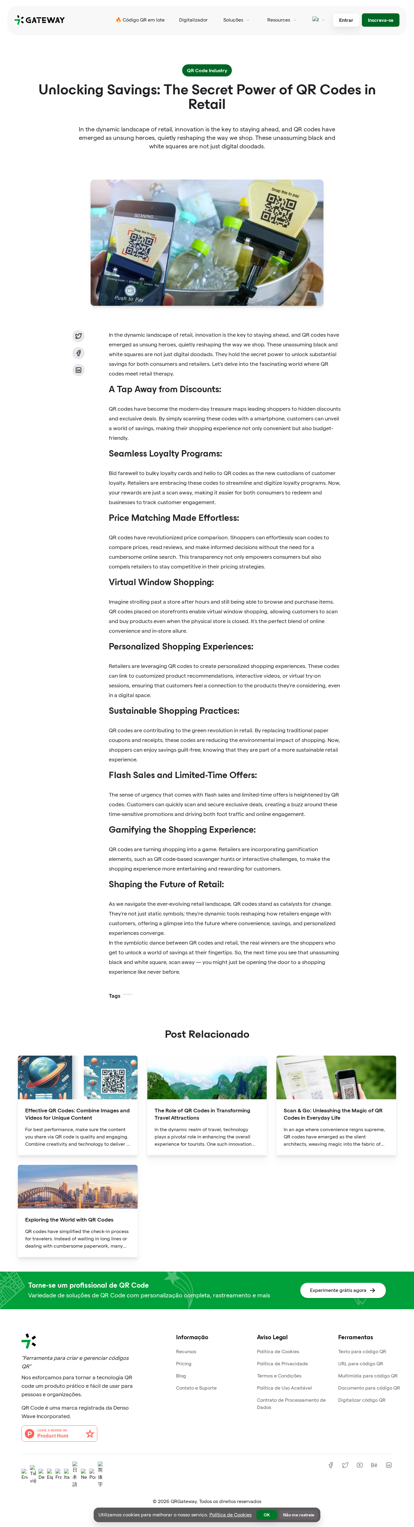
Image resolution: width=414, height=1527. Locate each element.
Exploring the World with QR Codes (69, 1219)
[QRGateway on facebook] (330, 1465)
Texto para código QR (362, 1351)
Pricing (184, 1363)
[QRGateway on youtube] (359, 1465)
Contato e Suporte (196, 1387)
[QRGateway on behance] (374, 1465)
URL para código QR (360, 1363)
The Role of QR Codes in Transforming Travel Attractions (202, 1114)
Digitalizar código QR (362, 1400)
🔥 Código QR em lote (140, 19)
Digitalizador (193, 19)
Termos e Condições (279, 1375)
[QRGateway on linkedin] (388, 1465)
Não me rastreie (298, 1514)
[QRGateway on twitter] (345, 1465)
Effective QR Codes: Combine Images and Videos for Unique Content (77, 1114)
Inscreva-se (380, 20)
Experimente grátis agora (338, 1290)
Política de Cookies (278, 1351)
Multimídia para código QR (368, 1375)
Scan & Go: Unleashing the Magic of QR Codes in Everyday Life (333, 1114)
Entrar (346, 20)
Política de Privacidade (282, 1363)
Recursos (186, 1351)
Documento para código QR (369, 1387)
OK (267, 1514)
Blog (181, 1375)
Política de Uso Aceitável (284, 1387)
